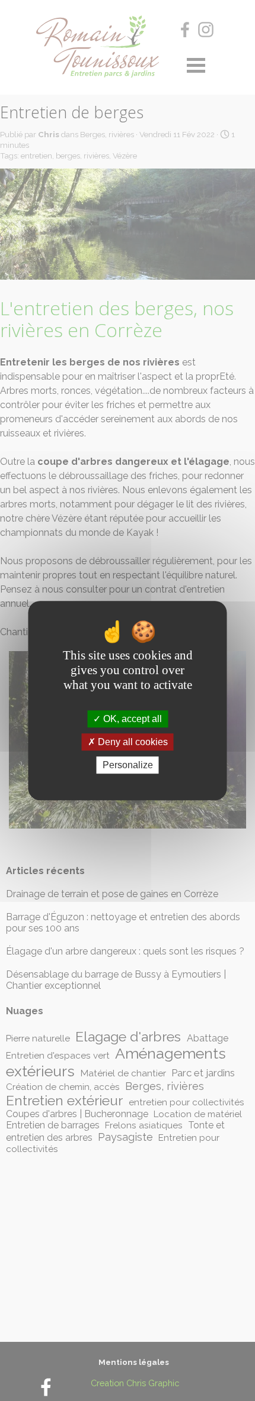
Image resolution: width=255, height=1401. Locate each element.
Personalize (128, 765)
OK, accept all (131, 719)
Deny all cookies (131, 742)
